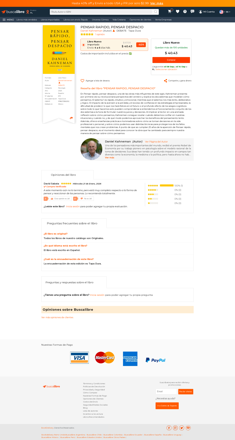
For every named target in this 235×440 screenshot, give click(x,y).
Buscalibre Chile (94, 435)
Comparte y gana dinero (179, 80)
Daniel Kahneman (65, 80)
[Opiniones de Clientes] (192, 12)
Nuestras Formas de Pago (95, 396)
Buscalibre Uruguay (172, 435)
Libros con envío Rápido (76, 19)
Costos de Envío (90, 402)
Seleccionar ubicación (166, 69)
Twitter (181, 427)
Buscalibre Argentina (75, 435)
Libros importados (50, 19)
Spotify (188, 427)
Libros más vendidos (26, 19)
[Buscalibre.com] (12, 12)
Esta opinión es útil (62, 199)
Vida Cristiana (119, 19)
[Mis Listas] (177, 12)
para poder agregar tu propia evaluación (85, 206)
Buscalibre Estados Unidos (89, 437)
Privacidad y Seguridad (94, 390)
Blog (85, 408)
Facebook (168, 427)
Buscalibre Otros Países (114, 437)
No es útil (88, 199)
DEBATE (61, 85)
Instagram (175, 427)
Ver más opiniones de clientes (57, 317)
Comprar (171, 60)
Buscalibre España (152, 435)
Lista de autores (90, 411)
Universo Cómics (100, 19)
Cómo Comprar (90, 393)
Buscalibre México (49, 437)
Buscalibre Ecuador (133, 435)
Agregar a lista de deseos (98, 80)
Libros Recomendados (93, 417)
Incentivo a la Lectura (93, 414)
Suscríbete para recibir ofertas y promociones (175, 383)
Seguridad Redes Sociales (95, 405)
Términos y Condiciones (94, 384)
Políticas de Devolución (94, 387)
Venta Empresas (163, 19)
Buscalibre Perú (67, 437)
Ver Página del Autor (156, 141)
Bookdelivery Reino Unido (53, 435)
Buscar (155, 12)
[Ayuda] (185, 12)
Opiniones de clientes (140, 19)
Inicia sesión (74, 294)
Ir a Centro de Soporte (167, 406)
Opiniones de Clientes (93, 399)
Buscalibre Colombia (112, 435)
